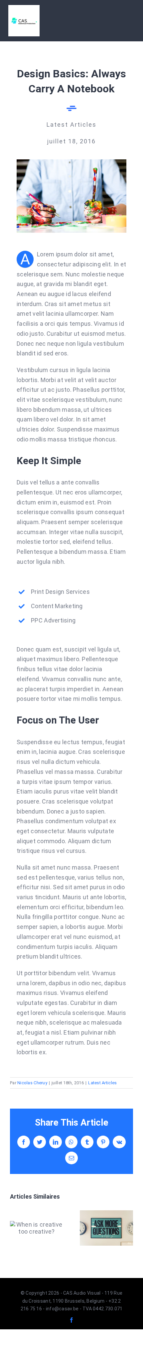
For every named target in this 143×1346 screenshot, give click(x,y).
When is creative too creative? (36, 1228)
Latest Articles (102, 1082)
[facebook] (71, 1320)
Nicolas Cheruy (32, 1082)
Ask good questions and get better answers (106, 1228)
